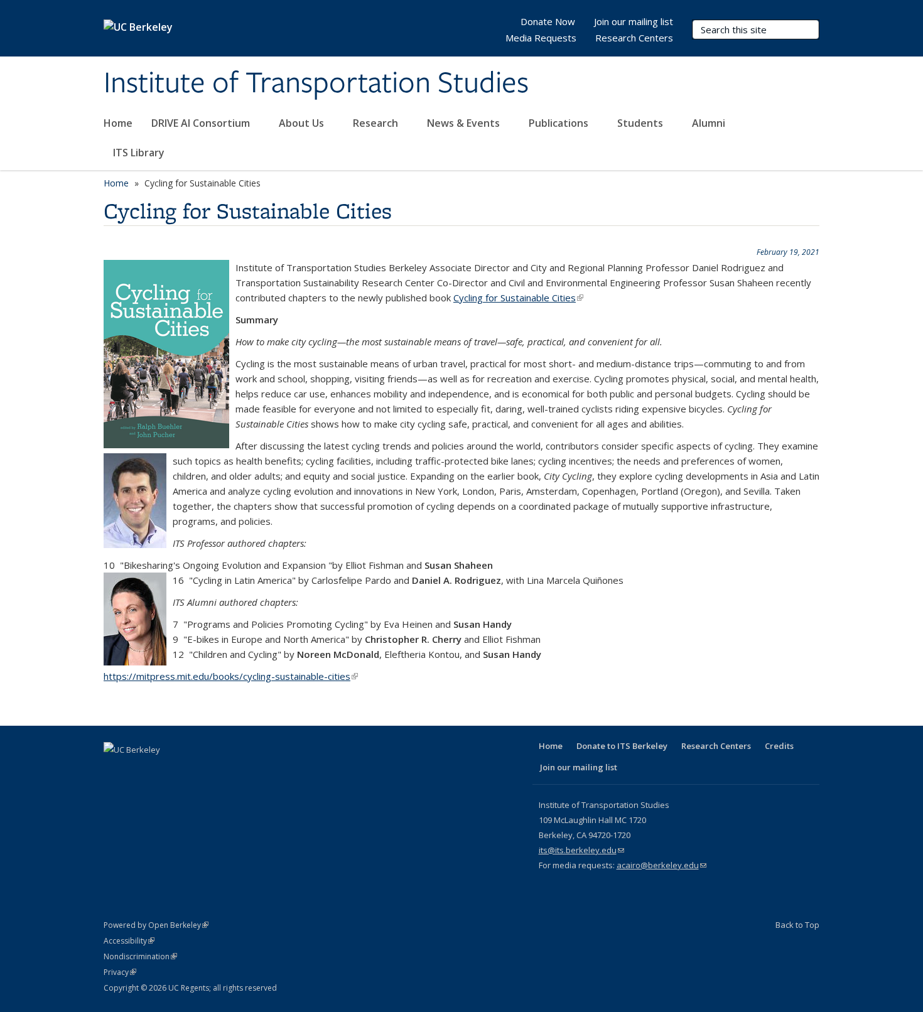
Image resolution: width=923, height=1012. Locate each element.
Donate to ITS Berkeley (621, 745)
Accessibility (129, 940)
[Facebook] (115, 771)
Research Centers (634, 37)
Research (377, 123)
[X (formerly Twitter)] (139, 771)
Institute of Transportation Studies (316, 83)
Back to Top (797, 924)
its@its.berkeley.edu (581, 850)
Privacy (120, 972)
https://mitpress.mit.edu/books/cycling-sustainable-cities (231, 676)
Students (641, 123)
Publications (560, 123)
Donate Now (548, 21)
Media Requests (540, 37)
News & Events (464, 123)
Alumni (710, 123)
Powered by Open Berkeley (156, 925)
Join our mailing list (633, 21)
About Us (303, 123)
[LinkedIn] (164, 771)
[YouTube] (188, 771)
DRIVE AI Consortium (201, 123)
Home (118, 123)
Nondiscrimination (140, 956)
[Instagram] (213, 771)
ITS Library (140, 152)
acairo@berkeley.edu (661, 865)
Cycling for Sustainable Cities (518, 297)
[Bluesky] (237, 771)
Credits (779, 745)
